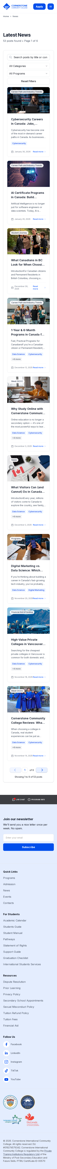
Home (6, 16)
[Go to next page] (42, 770)
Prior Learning (11, 988)
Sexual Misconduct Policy (18, 1006)
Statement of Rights (15, 945)
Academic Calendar (14, 920)
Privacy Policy (11, 994)
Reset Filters (28, 81)
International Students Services (22, 964)
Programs (9, 877)
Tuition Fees (10, 1019)
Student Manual (12, 933)
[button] (18, 799)
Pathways (9, 939)
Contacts (8, 903)
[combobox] (28, 66)
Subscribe (28, 847)
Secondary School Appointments (23, 1000)
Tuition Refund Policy (16, 1013)
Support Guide (12, 951)
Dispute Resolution (14, 981)
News (6, 890)
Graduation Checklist (15, 958)
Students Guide (12, 926)
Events (7, 896)
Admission (9, 884)
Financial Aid (10, 1025)
